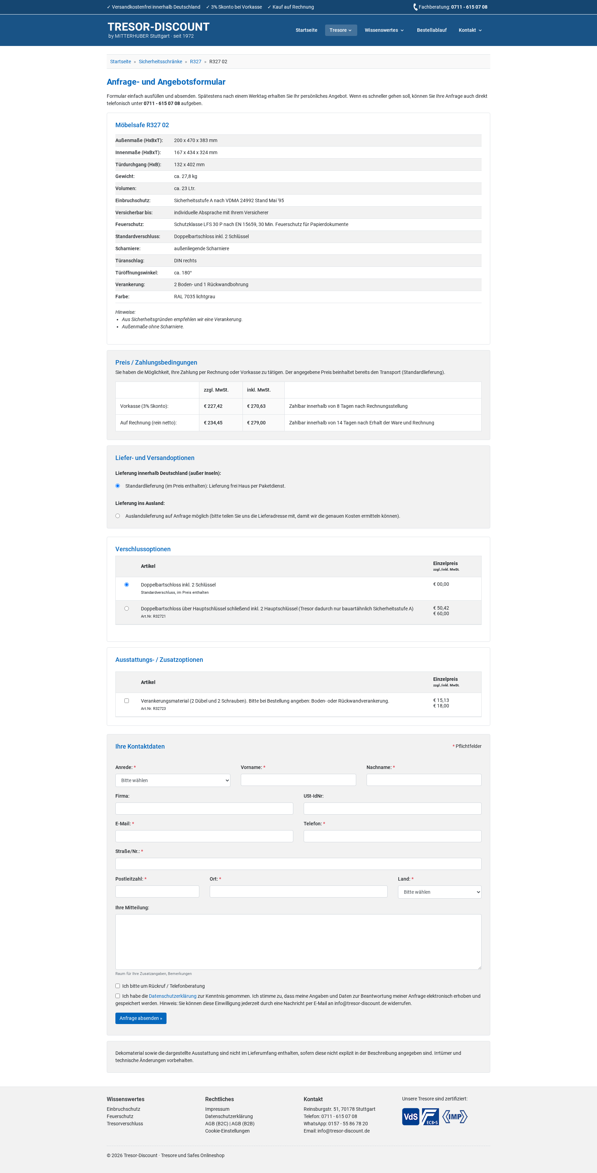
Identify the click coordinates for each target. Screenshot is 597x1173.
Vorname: (253, 767)
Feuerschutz (120, 1116)
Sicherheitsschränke (160, 61)
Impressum (217, 1109)
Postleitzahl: (130, 879)
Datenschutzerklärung (173, 996)
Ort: (215, 879)
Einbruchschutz (123, 1109)
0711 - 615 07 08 (469, 7)
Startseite (307, 30)
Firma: (122, 796)
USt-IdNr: (314, 796)
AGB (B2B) (243, 1123)
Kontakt (468, 30)
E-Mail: (124, 823)
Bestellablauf (432, 30)
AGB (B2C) (216, 1123)
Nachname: (381, 767)
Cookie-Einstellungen (227, 1131)
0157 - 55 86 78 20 (348, 1123)
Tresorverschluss (125, 1123)
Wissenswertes (382, 30)
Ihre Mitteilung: (132, 907)
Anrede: (125, 767)
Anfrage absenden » (141, 1018)
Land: (406, 879)
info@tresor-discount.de (344, 1131)
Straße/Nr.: (129, 851)
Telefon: (314, 823)
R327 (195, 61)
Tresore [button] (338, 30)
